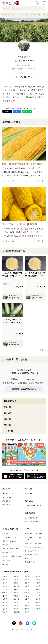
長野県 (38, 589)
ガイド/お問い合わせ (9, 537)
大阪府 (26, 596)
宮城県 (38, 576)
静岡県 (16, 593)
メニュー (44, 4)
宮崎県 (4, 612)
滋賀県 (4, 596)
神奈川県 (17, 586)
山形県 (16, 580)
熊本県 (26, 609)
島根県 (38, 599)
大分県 (38, 609)
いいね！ (10, 181)
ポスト (7, 111)
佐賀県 (4, 609)
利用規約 (5, 545)
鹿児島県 (17, 612)
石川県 (4, 589)
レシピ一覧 (8, 431)
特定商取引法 (7, 552)
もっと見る (38, 350)
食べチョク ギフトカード (33, 551)
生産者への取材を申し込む (34, 506)
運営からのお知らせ (9, 541)
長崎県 (16, 609)
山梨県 (26, 589)
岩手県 (26, 576)
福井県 (16, 589)
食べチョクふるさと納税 (33, 534)
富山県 (38, 586)
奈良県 (4, 599)
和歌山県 (17, 599)
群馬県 (16, 583)
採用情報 (5, 564)
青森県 (16, 576)
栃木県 (4, 583)
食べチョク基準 (7, 497)
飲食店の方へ (7, 505)
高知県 (26, 606)
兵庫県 (38, 596)
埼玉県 (26, 583)
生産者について (10, 401)
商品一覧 (7, 407)
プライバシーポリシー (10, 548)
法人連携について (31, 518)
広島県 (16, 602)
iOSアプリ (28, 558)
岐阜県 (4, 593)
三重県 (38, 593)
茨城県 (38, 580)
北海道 (4, 576)
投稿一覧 (7, 419)
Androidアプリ (30, 562)
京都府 (16, 596)
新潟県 (26, 586)
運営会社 (5, 534)
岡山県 (4, 602)
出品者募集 (29, 493)
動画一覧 (7, 425)
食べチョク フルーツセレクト (35, 547)
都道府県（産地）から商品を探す (15, 572)
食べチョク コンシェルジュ (34, 543)
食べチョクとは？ (8, 493)
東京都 (4, 586)
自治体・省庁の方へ (32, 521)
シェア (18, 111)
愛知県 (26, 593)
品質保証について (8, 501)
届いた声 (7, 413)
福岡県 (38, 606)
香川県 (4, 606)
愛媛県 (16, 606)
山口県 (26, 602)
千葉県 (38, 583)
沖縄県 (26, 612)
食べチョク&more (31, 554)
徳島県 (38, 602)
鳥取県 (26, 599)
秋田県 (4, 580)
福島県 (26, 580)
